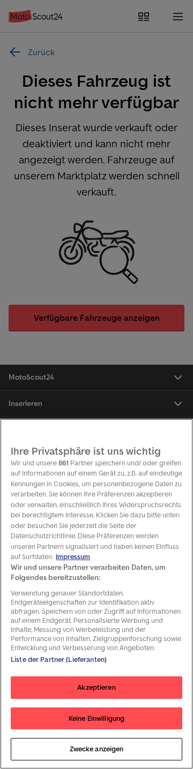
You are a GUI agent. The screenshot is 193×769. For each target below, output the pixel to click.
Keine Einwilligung (96, 718)
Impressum (73, 556)
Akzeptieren (96, 687)
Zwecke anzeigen (97, 748)
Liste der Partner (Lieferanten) (59, 659)
